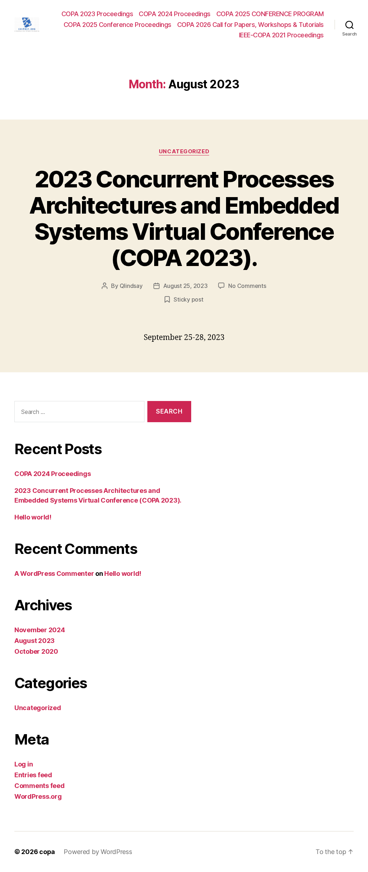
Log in (23, 764)
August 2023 (34, 640)
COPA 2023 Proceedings (97, 14)
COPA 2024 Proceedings (175, 14)
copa (47, 851)
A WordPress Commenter (54, 573)
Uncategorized (184, 151)
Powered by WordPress (98, 851)
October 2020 (36, 651)
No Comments (247, 285)
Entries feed (33, 775)
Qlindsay (131, 285)
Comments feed (39, 785)
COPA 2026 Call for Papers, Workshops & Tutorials (250, 24)
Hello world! (32, 517)
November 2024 (39, 630)
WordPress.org (38, 796)
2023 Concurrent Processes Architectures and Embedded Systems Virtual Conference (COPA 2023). (184, 218)
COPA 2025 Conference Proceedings (117, 24)
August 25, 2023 (185, 285)
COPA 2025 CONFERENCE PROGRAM (270, 14)
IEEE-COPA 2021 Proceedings (281, 35)
